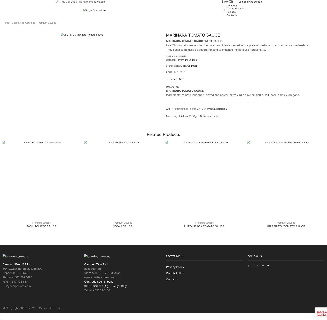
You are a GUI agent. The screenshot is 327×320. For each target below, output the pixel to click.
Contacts (232, 15)
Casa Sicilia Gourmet (23, 22)
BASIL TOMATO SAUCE (41, 226)
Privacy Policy (175, 267)
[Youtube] (232, 1)
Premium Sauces (46, 22)
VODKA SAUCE (122, 226)
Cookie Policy (175, 273)
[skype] (184, 71)
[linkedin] (181, 71)
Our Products (234, 8)
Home (6, 22)
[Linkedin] (225, 1)
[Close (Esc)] (0, 315)
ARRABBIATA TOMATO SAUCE (285, 226)
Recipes (231, 11)
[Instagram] (230, 1)
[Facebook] (222, 1)
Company (232, 5)
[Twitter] (227, 1)
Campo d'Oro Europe (250, 2)
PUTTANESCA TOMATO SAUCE (204, 226)
